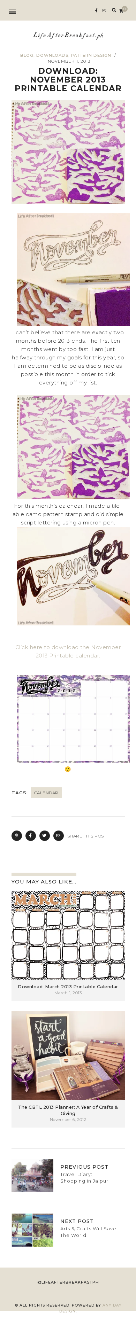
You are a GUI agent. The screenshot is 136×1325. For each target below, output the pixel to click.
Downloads (52, 55)
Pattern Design (91, 55)
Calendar (46, 792)
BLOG (26, 55)
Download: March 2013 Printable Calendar (68, 986)
